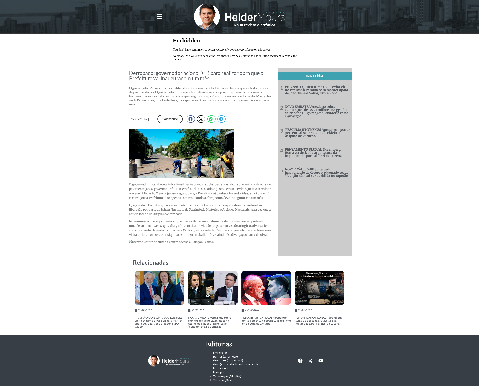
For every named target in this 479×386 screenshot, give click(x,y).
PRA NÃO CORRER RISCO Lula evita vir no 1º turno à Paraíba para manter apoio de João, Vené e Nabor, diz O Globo (316, 90)
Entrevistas (220, 353)
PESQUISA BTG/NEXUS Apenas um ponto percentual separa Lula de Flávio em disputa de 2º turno (317, 133)
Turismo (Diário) (224, 380)
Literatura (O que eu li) (228, 360)
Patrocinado (221, 368)
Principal (218, 372)
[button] (159, 16)
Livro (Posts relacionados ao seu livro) (238, 364)
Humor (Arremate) (225, 356)
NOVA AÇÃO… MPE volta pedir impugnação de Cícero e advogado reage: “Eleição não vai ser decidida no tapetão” (317, 172)
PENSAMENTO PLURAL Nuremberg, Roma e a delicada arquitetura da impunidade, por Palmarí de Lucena (313, 152)
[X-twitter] (310, 360)
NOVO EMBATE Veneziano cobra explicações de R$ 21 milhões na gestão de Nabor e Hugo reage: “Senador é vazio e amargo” (316, 111)
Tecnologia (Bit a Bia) (227, 376)
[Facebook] (300, 360)
